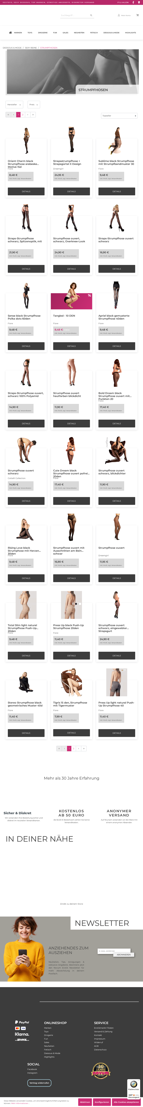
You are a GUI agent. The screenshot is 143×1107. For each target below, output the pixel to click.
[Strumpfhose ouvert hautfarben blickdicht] (71, 373)
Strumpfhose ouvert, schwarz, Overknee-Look (69, 240)
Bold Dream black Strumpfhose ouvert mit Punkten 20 (114, 395)
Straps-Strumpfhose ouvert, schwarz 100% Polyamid (26, 394)
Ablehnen (85, 1102)
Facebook (32, 1069)
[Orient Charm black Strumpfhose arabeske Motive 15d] (26, 141)
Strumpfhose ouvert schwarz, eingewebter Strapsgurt (112, 627)
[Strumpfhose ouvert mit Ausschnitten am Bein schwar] (71, 527)
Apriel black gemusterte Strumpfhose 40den (113, 317)
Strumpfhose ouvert (111, 547)
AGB (96, 1046)
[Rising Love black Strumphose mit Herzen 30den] (26, 527)
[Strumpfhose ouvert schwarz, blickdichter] (116, 450)
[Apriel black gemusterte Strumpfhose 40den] (116, 295)
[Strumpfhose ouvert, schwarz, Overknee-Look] (71, 218)
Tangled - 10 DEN (64, 315)
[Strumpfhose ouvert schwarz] (26, 450)
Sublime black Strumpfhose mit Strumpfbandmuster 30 (116, 162)
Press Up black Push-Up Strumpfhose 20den (68, 627)
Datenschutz (100, 1049)
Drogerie (42, 33)
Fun (55, 33)
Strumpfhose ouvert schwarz (21, 472)
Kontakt (98, 1035)
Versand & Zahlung (103, 1031)
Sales (65, 33)
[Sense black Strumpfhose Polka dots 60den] (26, 295)
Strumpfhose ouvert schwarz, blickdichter (112, 472)
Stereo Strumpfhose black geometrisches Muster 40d (25, 704)
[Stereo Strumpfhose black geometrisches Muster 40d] (26, 682)
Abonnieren (124, 954)
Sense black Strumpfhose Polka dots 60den (24, 317)
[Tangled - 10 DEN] (71, 295)
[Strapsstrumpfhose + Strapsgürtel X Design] (71, 141)
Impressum (99, 1039)
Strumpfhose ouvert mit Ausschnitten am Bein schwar (68, 549)
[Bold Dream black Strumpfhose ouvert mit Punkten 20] (116, 373)
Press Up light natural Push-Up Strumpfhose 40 (116, 704)
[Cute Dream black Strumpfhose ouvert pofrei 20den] (71, 450)
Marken (18, 33)
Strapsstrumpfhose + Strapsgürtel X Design (67, 162)
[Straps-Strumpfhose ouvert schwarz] (116, 218)
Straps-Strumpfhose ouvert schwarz (116, 240)
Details (26, 191)
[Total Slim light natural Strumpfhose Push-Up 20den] (26, 605)
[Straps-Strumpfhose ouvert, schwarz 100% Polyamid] (26, 373)
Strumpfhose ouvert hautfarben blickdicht (67, 394)
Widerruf (98, 1042)
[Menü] (138, 1080)
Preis (32, 104)
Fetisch (94, 33)
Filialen (123, 2)
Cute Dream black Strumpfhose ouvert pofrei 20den (70, 472)
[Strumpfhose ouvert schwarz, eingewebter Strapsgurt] (116, 605)
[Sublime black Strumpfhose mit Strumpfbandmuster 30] (116, 141)
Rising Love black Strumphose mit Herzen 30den (23, 549)
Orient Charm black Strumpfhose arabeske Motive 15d (22, 163)
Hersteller (12, 104)
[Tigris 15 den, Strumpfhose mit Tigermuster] (71, 682)
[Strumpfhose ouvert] (116, 527)
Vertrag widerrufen (39, 1083)
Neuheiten (79, 33)
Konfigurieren (102, 1102)
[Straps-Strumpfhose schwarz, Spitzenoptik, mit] (26, 218)
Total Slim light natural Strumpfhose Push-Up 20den (22, 627)
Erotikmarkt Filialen (104, 1028)
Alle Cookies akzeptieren (126, 1102)
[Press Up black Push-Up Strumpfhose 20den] (71, 605)
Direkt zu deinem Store (71, 904)
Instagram (32, 1073)
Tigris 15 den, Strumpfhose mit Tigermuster (70, 704)
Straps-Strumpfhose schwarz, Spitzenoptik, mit (25, 240)
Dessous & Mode (111, 33)
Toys (30, 33)
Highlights (130, 33)
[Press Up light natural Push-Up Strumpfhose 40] (116, 682)
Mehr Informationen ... (20, 1103)
